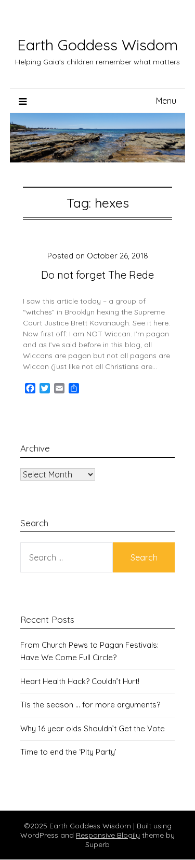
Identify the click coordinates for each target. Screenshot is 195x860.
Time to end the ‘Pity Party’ (68, 752)
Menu (166, 100)
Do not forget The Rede (97, 274)
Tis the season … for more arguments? (90, 704)
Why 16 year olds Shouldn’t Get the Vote (92, 728)
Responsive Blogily (108, 835)
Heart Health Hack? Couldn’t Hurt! (79, 681)
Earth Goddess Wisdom (97, 44)
